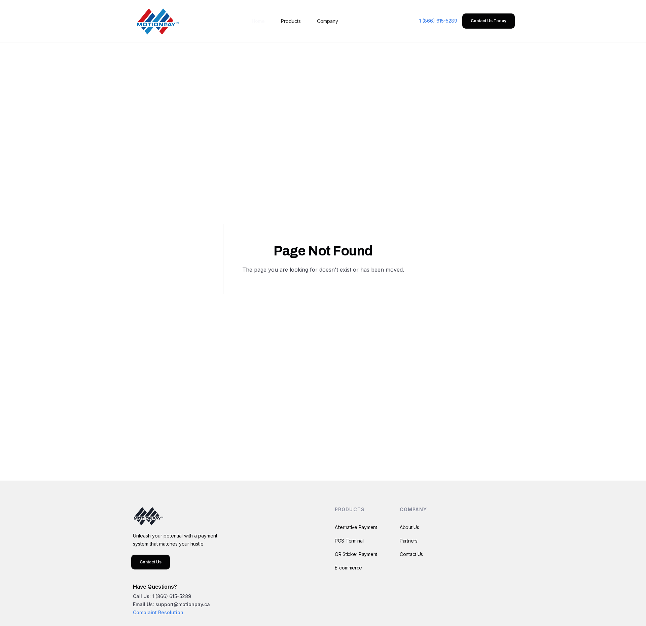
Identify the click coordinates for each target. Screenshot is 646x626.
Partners (409, 541)
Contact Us (151, 561)
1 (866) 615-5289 (438, 21)
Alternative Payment (356, 527)
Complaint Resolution (158, 612)
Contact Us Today (488, 20)
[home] (156, 21)
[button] (291, 21)
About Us (409, 527)
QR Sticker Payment (356, 554)
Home (258, 21)
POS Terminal (349, 541)
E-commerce (348, 567)
